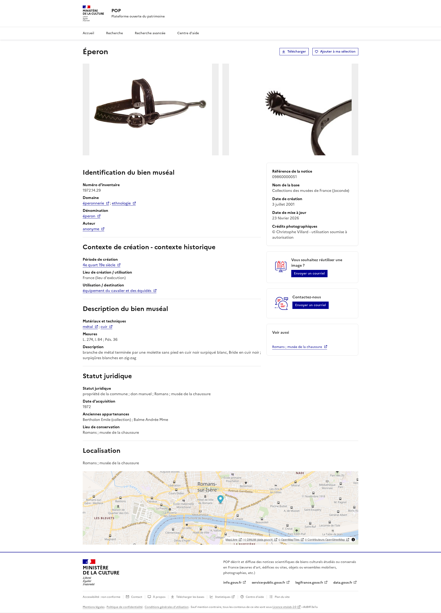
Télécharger (296, 51)
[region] (220, 508)
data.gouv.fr (342, 582)
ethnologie (121, 203)
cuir (104, 326)
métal (88, 326)
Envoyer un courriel (309, 273)
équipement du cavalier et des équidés (117, 290)
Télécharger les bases (190, 597)
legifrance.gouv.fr (309, 582)
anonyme (91, 229)
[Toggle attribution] (353, 539)
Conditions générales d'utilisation (167, 607)
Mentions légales (94, 607)
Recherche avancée (150, 33)
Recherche (114, 33)
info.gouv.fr (232, 582)
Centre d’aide (255, 597)
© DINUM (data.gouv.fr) (258, 539)
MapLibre (231, 539)
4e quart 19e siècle (99, 265)
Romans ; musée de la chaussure (297, 346)
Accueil (88, 33)
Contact (136, 597)
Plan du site (282, 597)
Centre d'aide (188, 33)
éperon (89, 216)
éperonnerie (93, 203)
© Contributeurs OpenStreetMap (325, 539)
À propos (159, 597)
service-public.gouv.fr (268, 582)
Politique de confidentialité (125, 607)
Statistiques (222, 597)
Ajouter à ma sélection (338, 51)
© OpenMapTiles (289, 539)
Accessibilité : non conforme (101, 597)
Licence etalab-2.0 (284, 607)
